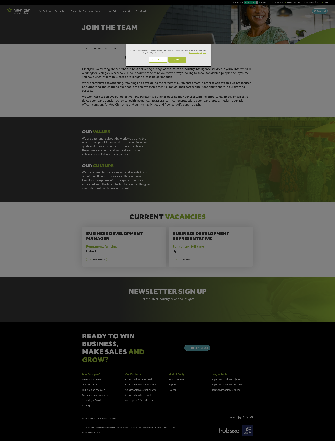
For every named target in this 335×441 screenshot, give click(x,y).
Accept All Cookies (177, 60)
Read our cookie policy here (197, 53)
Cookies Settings (158, 60)
